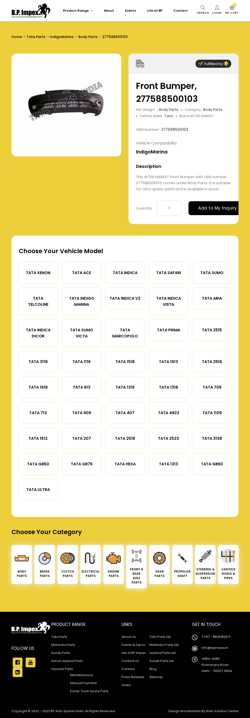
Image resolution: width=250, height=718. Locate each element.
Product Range (76, 10)
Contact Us (130, 661)
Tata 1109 (212, 413)
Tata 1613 (168, 361)
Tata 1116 (82, 361)
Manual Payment (83, 683)
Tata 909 (81, 413)
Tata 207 (81, 438)
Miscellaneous (81, 675)
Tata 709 (212, 387)
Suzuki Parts (60, 653)
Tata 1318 (168, 387)
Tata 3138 (212, 438)
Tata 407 (125, 413)
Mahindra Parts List (164, 644)
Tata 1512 (38, 438)
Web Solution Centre (222, 711)
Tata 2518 (125, 438)
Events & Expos (133, 644)
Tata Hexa (125, 464)
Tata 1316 (125, 387)
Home (16, 36)
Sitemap (156, 677)
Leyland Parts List (162, 653)
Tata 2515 (212, 330)
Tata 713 (38, 413)
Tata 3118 (38, 361)
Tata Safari (168, 273)
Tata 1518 (125, 361)
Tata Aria (212, 298)
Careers (128, 669)
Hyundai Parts (62, 669)
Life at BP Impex (134, 653)
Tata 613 (81, 387)
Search (203, 13)
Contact (180, 10)
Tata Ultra (38, 489)
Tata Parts (36, 36)
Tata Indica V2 (125, 298)
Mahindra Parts (63, 644)
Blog (152, 669)
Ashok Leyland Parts (67, 661)
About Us (129, 636)
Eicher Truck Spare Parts (89, 691)
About (109, 10)
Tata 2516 (212, 361)
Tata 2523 (168, 438)
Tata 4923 (168, 413)
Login (217, 13)
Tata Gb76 (82, 464)
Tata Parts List (160, 636)
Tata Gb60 (212, 464)
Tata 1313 (168, 464)
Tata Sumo (211, 273)
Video (126, 685)
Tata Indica (125, 273)
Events (130, 10)
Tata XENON (38, 273)
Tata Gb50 (38, 464)
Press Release (133, 677)
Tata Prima (168, 330)
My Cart (232, 10)
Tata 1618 (38, 387)
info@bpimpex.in (215, 647)
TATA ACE (81, 273)
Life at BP (154, 10)
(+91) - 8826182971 (216, 636)
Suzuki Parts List (161, 661)
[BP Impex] (31, 10)
